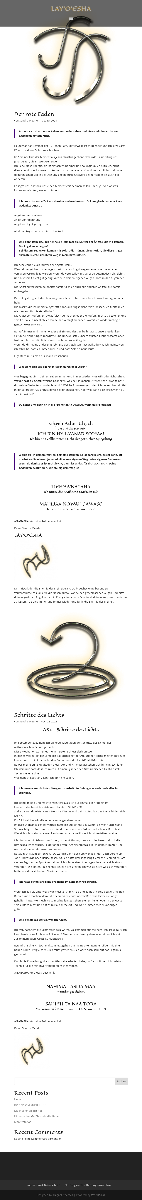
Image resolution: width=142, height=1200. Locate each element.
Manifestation (22, 1122)
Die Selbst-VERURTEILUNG (30, 1105)
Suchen (121, 1081)
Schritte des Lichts (39, 715)
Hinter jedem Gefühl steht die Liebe (36, 1116)
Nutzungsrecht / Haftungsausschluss (88, 1185)
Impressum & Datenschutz (43, 1185)
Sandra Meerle (28, 120)
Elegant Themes (63, 1195)
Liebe (17, 1099)
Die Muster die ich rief (28, 1110)
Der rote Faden (34, 114)
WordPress (98, 1195)
